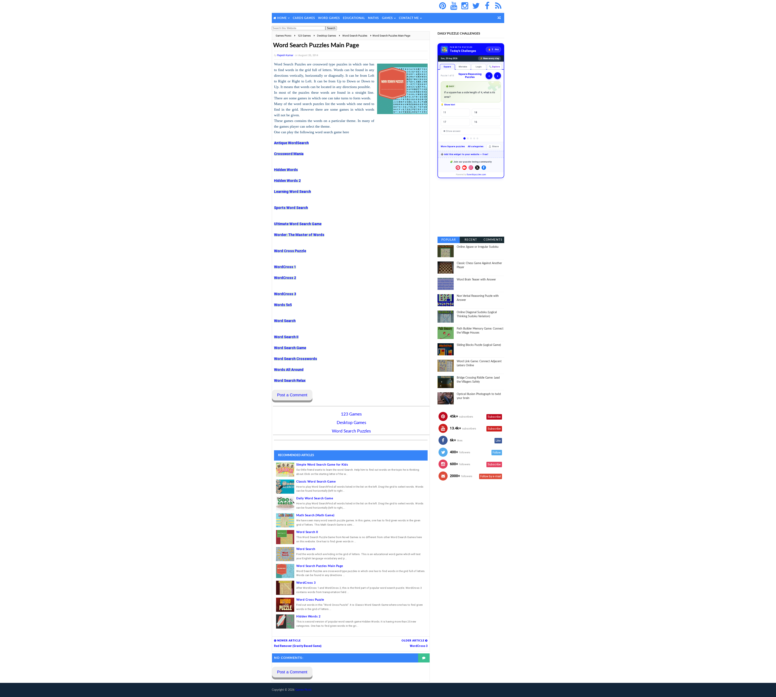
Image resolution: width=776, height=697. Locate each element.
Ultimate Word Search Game (298, 224)
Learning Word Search (292, 191)
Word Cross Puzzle (290, 251)
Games (387, 18)
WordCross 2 (285, 278)
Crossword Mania (289, 154)
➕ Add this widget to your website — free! (464, 154)
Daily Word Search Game (314, 498)
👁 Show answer (452, 131)
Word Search (285, 321)
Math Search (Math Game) (315, 515)
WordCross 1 (285, 267)
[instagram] (465, 6)
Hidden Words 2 (287, 180)
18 (475, 112)
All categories (475, 146)
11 (444, 112)
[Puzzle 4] (474, 138)
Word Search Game (290, 348)
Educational (354, 18)
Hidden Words (286, 170)
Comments (493, 239)
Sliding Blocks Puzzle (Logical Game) (479, 345)
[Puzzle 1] (464, 138)
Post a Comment (292, 395)
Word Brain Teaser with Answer (476, 279)
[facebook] (487, 6)
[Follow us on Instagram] (471, 167)
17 (444, 122)
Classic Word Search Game (316, 481)
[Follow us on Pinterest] (458, 167)
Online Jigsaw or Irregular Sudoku (478, 247)
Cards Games (304, 18)
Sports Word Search (291, 208)
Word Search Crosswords (295, 359)
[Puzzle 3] (471, 138)
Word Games (329, 18)
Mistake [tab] (463, 66)
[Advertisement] (471, 207)
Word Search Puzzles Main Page (319, 566)
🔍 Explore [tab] (494, 66)
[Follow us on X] (477, 167)
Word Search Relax (290, 380)
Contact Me (409, 18)
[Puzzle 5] (477, 138)
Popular (448, 239)
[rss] (498, 6)
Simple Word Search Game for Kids (322, 464)
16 (475, 122)
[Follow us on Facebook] (484, 167)
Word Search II (307, 532)
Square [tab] (447, 66)
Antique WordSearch (291, 143)
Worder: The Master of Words (299, 235)
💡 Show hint (448, 104)
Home (282, 18)
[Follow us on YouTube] (464, 167)
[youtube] (454, 6)
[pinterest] (443, 6)
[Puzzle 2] (468, 138)
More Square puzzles (453, 146)
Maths (373, 18)
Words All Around (289, 369)
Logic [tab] (479, 66)
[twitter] (476, 6)
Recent (471, 239)
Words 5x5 (283, 305)
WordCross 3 (285, 294)
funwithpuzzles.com (476, 174)
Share (495, 146)
